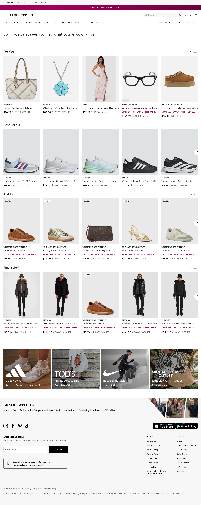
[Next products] (197, 80)
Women (39, 22)
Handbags (67, 22)
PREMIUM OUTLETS (43, 2)
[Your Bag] (196, 15)
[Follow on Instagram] (5, 427)
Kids (77, 22)
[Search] (163, 15)
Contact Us (151, 441)
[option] (21, 85)
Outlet (168, 22)
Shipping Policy (153, 445)
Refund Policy (153, 454)
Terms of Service (154, 463)
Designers (27, 22)
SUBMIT (58, 449)
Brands (16, 22)
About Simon (182, 458)
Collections (182, 454)
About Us (181, 436)
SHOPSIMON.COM (11, 2)
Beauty (94, 22)
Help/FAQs (151, 436)
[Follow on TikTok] (27, 427)
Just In (6, 22)
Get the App (182, 449)
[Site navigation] (4, 15)
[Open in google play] (186, 428)
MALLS (27, 2)
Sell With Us (182, 471)
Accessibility (152, 467)
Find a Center (191, 22)
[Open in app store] (164, 428)
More (103, 22)
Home (85, 22)
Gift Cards (181, 467)
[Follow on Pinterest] (20, 427)
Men (48, 22)
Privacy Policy (153, 458)
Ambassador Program (186, 445)
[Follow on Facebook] (13, 427)
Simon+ (178, 22)
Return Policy (152, 449)
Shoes (56, 22)
